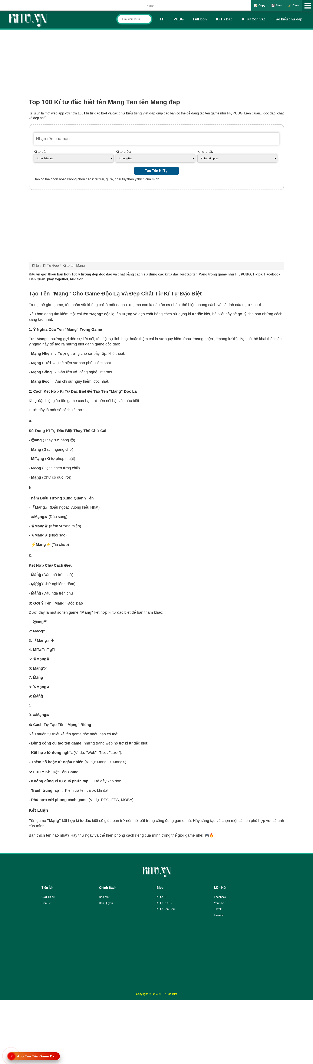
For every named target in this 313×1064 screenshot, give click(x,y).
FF (162, 19)
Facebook (220, 897)
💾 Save (276, 5)
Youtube (219, 903)
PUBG (179, 19)
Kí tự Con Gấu (165, 909)
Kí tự (35, 265)
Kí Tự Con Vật (253, 19)
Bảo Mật (104, 897)
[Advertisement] (156, 61)
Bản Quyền (106, 903)
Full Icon (200, 19)
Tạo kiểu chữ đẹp (288, 19)
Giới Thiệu (48, 897)
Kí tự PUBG (164, 903)
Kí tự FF (161, 897)
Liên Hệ (46, 903)
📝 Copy (259, 5)
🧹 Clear (293, 5)
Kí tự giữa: (124, 151)
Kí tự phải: (205, 151)
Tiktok (218, 909)
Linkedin (219, 915)
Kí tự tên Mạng (74, 265)
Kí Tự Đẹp (224, 19)
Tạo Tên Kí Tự (156, 171)
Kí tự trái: (40, 151)
